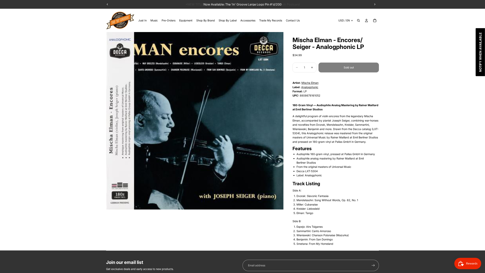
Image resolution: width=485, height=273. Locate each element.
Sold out (349, 67)
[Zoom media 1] (194, 120)
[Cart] (375, 20)
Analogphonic (309, 87)
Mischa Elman (309, 82)
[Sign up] (373, 265)
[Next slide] (375, 4)
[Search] (358, 20)
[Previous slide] (107, 4)
